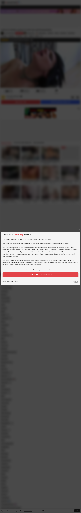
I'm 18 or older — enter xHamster (40, 275)
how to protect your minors (10, 281)
